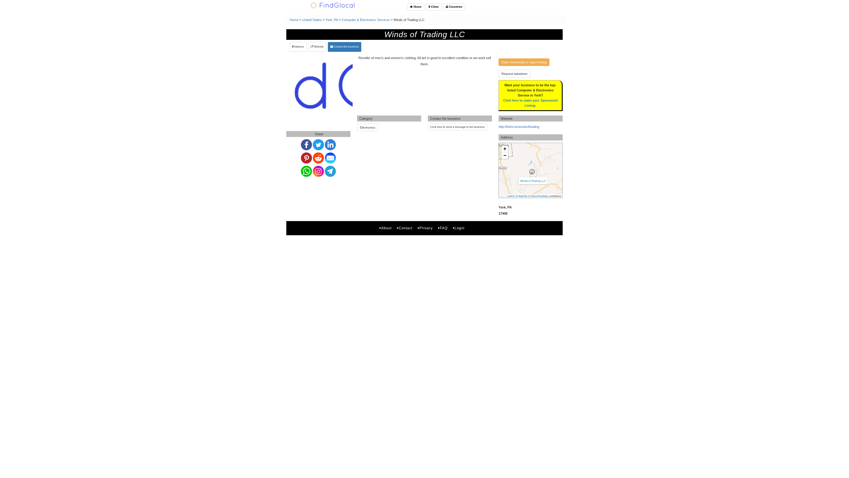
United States (312, 20)
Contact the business (346, 46)
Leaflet (510, 196)
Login (460, 228)
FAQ (443, 228)
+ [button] (504, 149)
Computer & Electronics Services (366, 20)
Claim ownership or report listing (524, 62)
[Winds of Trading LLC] (532, 171)
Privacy (426, 228)
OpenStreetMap (539, 196)
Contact (405, 228)
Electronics (367, 127)
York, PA (331, 20)
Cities (434, 6)
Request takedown (514, 73)
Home (417, 6)
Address (299, 46)
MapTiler (523, 196)
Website (318, 46)
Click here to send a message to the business (457, 127)
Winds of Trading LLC (533, 181)
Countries (455, 6)
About (386, 228)
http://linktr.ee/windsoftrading (519, 127)
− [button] (504, 155)
